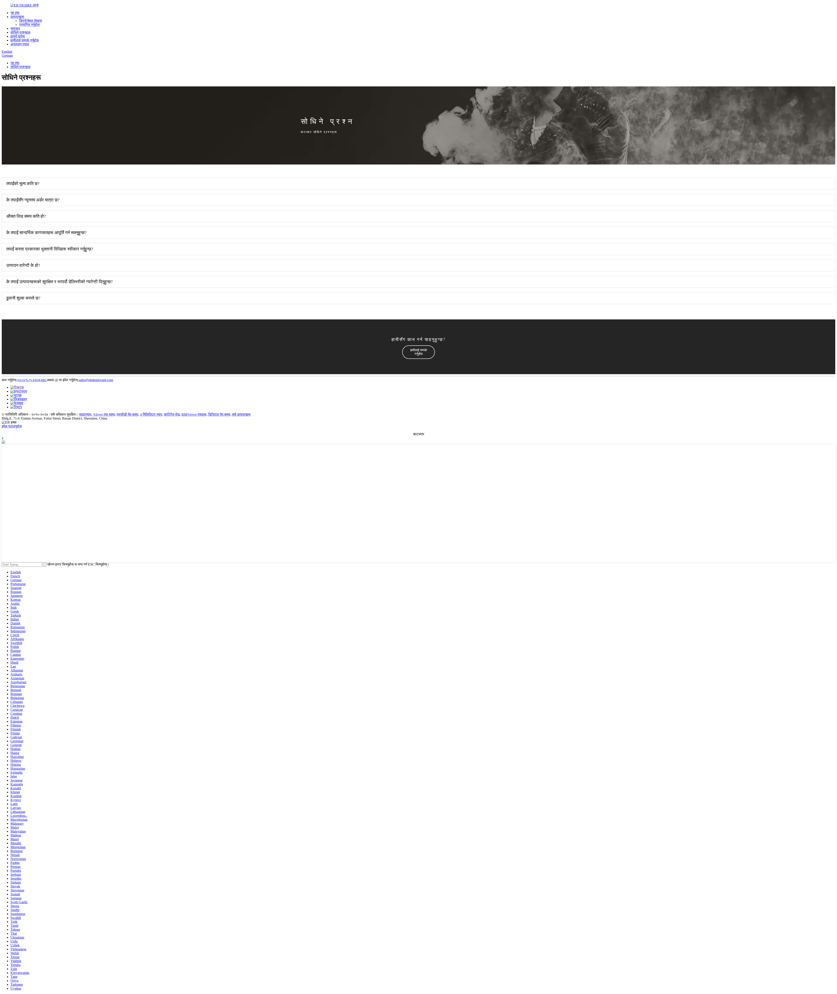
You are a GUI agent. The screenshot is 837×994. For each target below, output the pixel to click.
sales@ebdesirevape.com (96, 380)
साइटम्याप (85, 414)
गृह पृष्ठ (14, 13)
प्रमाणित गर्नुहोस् (29, 24)
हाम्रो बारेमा (17, 36)
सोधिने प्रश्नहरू (20, 32)
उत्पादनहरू (17, 17)
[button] (418, 352)
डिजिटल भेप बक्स (219, 414)
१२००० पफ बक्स (104, 414)
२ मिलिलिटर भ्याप (151, 414)
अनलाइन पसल (19, 44)
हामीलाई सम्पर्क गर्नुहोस (24, 40)
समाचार (15, 28)
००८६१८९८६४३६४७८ (32, 380)
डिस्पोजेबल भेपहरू (30, 20)
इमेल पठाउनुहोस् (12, 426)
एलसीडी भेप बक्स (127, 414)
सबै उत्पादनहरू (241, 414)
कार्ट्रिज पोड (172, 414)
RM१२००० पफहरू (194, 414)
